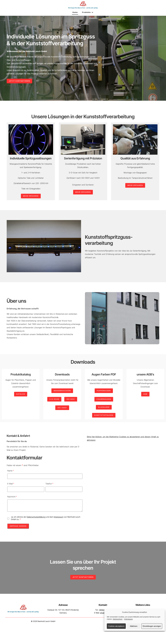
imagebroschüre (62, 391)
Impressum (128, 619)
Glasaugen (103, 407)
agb (145, 394)
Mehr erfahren (31, 196)
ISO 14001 (62, 408)
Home (75, 12)
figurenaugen (104, 399)
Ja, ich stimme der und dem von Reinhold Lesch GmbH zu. (45, 518)
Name (10, 470)
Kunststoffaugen (103, 415)
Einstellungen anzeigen (152, 626)
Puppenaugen (104, 391)
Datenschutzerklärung (36, 517)
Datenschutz (117, 619)
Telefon (49, 483)
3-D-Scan (54, 399)
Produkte (86, 12)
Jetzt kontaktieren (19, 81)
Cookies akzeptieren (116, 626)
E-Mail (10, 483)
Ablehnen (133, 626)
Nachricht (12, 496)
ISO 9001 (70, 399)
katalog (20, 394)
